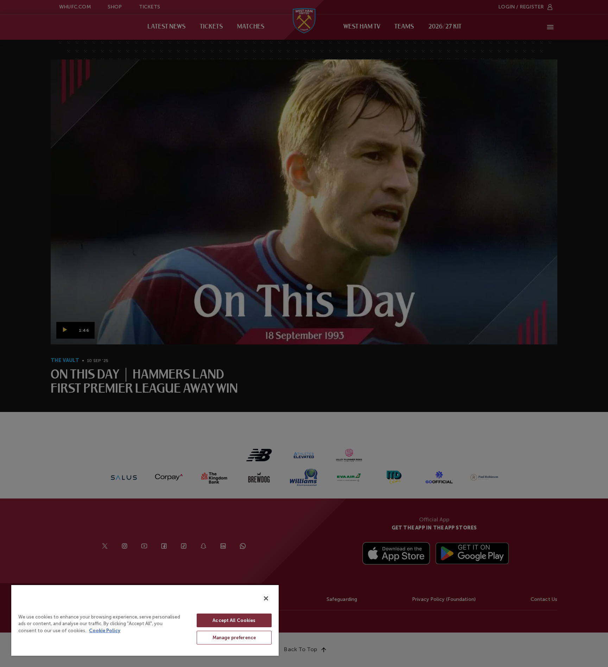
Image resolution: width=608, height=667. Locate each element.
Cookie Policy (104, 630)
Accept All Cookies (234, 620)
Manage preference (234, 637)
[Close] (266, 598)
